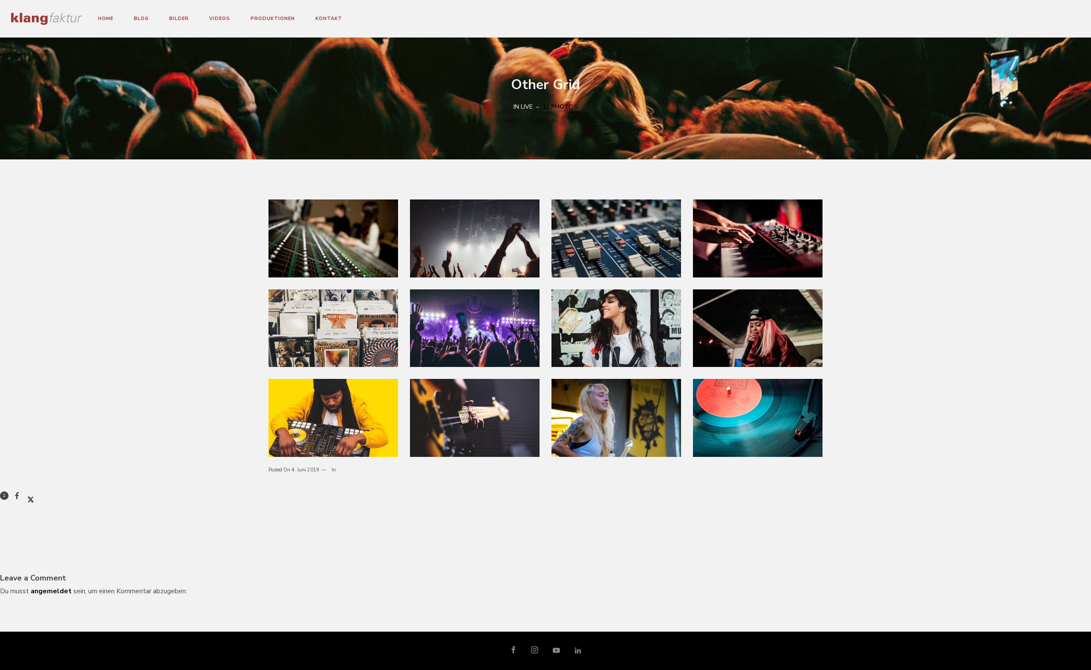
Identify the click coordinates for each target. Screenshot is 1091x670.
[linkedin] (578, 651)
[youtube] (556, 654)
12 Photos (560, 107)
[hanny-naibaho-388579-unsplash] (475, 328)
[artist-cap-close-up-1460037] (758, 328)
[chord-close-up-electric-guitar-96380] (475, 417)
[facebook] (513, 651)
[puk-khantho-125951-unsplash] (758, 238)
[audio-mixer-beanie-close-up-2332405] (333, 417)
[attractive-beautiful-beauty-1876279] (616, 328)
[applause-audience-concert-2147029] (475, 238)
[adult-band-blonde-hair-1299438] (616, 417)
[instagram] (535, 651)
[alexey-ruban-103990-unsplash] (616, 238)
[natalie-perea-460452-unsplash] (333, 328)
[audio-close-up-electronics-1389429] (758, 417)
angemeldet (51, 591)
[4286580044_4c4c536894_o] (333, 238)
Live (527, 107)
